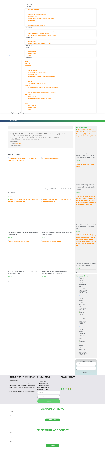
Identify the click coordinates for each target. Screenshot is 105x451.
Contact (29, 57)
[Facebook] (66, 389)
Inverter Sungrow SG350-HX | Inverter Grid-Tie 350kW (83, 354)
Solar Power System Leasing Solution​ (39, 43)
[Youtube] (68, 389)
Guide (29, 55)
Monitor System (33, 16)
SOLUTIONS (29, 37)
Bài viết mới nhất (81, 127)
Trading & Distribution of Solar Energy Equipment (43, 31)
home (28, 2)
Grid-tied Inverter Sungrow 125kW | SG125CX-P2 (82, 308)
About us (29, 4)
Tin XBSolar (14, 154)
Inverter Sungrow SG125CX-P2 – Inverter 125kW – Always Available (57, 188)
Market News (32, 53)
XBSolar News (32, 51)
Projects (29, 45)
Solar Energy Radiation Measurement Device (41, 18)
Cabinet (30, 23)
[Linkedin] (70, 389)
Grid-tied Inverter (33, 9)
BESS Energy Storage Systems (37, 14)
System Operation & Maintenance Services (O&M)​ (42, 35)
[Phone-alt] (61, 389)
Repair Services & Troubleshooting (38, 33)
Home (10, 120)
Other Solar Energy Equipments (37, 25)
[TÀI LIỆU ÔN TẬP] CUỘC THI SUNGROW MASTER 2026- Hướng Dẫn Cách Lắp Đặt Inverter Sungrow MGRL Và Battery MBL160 (85, 155)
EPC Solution (32, 41)
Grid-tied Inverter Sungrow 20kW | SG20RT (82, 323)
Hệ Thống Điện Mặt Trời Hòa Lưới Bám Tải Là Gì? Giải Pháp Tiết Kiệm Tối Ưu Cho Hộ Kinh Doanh (86, 226)
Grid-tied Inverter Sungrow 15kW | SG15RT (82, 337)
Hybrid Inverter (32, 12)
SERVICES (29, 27)
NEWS (27, 47)
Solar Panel (31, 20)
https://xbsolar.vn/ (20, 143)
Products (29, 6)
